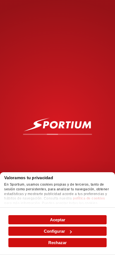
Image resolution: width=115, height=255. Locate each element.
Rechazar (57, 242)
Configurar (54, 231)
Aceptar (57, 219)
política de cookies (89, 198)
